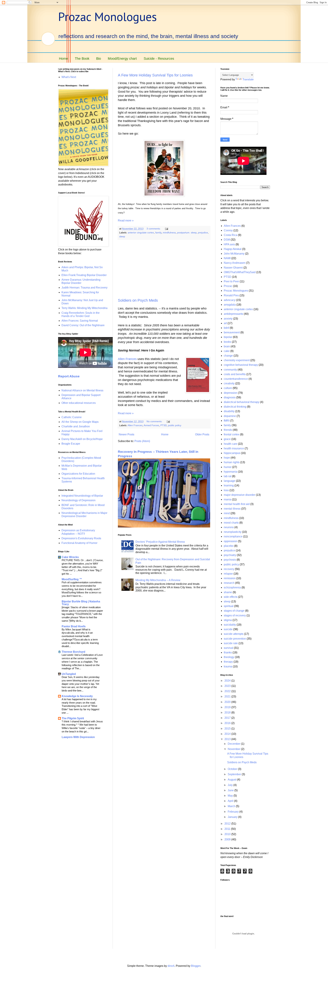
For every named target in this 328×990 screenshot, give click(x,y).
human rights (232, 462)
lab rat (227, 476)
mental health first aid (237, 504)
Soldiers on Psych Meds (138, 300)
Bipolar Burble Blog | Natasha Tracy (81, 603)
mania (227, 499)
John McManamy (234, 253)
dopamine (230, 416)
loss (226, 490)
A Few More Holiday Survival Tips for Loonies (155, 75)
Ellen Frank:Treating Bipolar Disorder (84, 275)
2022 (227, 691)
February (233, 811)
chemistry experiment (237, 360)
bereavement (232, 332)
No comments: (155, 421)
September (235, 774)
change (228, 355)
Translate (248, 79)
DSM (227, 239)
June (231, 790)
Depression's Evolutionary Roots (81, 538)
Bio (98, 58)
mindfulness (169, 232)
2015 (227, 728)
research (229, 582)
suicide (228, 629)
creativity (229, 383)
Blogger (195, 965)
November (234, 749)
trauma (228, 666)
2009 (227, 839)
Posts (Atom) (142, 441)
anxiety (228, 318)
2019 (227, 707)
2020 (227, 701)
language (229, 480)
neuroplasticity (232, 531)
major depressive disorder (239, 494)
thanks (228, 652)
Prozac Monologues (107, 16)
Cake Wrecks (70, 557)
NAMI (227, 258)
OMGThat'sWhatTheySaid (240, 272)
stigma (228, 620)
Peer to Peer (231, 281)
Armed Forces (151, 425)
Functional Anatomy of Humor (79, 542)
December (234, 743)
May (231, 795)
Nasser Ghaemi (233, 267)
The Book (82, 58)
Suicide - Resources (159, 58)
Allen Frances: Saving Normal (80, 320)
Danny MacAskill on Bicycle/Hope (82, 439)
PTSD (163, 425)
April (231, 800)
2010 (227, 834)
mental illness (232, 508)
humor (227, 467)
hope (227, 457)
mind (227, 513)
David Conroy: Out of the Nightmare (83, 325)
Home (63, 58)
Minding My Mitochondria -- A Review (157, 580)
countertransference (236, 378)
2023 (227, 685)
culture (228, 388)
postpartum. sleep (187, 232)
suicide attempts (233, 633)
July (230, 785)
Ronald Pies (231, 295)
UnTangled (69, 674)
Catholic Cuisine (72, 417)
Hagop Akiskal (232, 249)
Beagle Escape (71, 443)
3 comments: (154, 228)
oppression (230, 541)
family (158, 232)
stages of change (234, 610)
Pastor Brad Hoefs (74, 626)
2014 (227, 733)
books (227, 341)
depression (230, 392)
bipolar (228, 337)
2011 (227, 828)
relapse (228, 573)
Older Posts (202, 434)
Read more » (126, 220)
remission (230, 578)
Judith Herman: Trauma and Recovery (84, 287)
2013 (227, 739)
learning (229, 485)
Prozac (228, 286)
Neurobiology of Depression (78, 500)
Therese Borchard (73, 651)
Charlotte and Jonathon (76, 426)
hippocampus (232, 453)
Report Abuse (69, 376)
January (233, 816)
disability (229, 411)
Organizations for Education (78, 473)
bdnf (226, 327)
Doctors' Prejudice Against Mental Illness (160, 541)
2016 (227, 723)
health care (230, 443)
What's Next (69, 77)
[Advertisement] (164, 269)
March (232, 806)
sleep (122, 236)
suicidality (230, 624)
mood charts (231, 522)
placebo (229, 545)
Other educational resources (79, 402)
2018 (227, 712)
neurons (229, 527)
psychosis (230, 559)
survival (228, 647)
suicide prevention (235, 638)
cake (227, 351)
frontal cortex (231, 434)
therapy (228, 661)
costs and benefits (235, 374)
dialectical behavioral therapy (241, 402)
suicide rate (231, 643)
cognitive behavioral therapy (241, 364)
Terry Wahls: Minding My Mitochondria (84, 308)
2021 (227, 696)
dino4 (171, 965)
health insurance (234, 448)
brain (227, 346)
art (225, 323)
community (230, 369)
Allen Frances (127, 359)
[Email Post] (166, 228)
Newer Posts (126, 434)
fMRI (226, 420)
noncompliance (233, 536)
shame (228, 592)
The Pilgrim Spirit (73, 718)
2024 (227, 680)
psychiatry (230, 555)
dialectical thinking (235, 406)
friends (228, 429)
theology (229, 657)
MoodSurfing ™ (72, 579)
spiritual (228, 606)
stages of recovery (235, 615)
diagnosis (230, 397)
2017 (227, 717)
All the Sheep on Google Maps (80, 421)
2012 (227, 823)
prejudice (203, 232)
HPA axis (229, 244)
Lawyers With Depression (78, 737)
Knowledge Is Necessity (77, 696)
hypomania (230, 471)
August (232, 779)
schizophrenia (232, 587)
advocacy (229, 300)
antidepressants (233, 313)
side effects (230, 596)
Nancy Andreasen (234, 262)
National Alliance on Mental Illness (82, 390)
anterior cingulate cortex (141, 232)
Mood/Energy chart (122, 58)
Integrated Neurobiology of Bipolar (82, 495)
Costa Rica (230, 235)
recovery (229, 569)
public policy (174, 425)
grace (227, 439)
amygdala (230, 304)
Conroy (228, 230)
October (233, 769)
